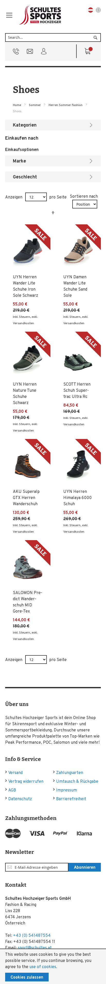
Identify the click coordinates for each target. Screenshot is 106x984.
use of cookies (42, 967)
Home (17, 105)
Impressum (66, 790)
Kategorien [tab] (25, 125)
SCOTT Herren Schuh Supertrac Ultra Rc (77, 390)
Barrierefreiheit (71, 799)
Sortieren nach (84, 196)
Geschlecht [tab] (25, 177)
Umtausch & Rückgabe (77, 781)
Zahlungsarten (69, 773)
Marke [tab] (19, 161)
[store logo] (40, 15)
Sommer (35, 105)
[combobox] (53, 37)
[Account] (44, 52)
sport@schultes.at (35, 948)
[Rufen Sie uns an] (16, 52)
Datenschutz (20, 799)
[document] (53, 966)
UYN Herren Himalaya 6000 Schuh (77, 498)
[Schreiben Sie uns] (30, 52)
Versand (15, 773)
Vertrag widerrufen (25, 781)
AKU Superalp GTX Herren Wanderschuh (26, 498)
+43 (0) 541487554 (32, 935)
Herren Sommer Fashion (66, 105)
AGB (12, 790)
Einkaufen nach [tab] (21, 138)
